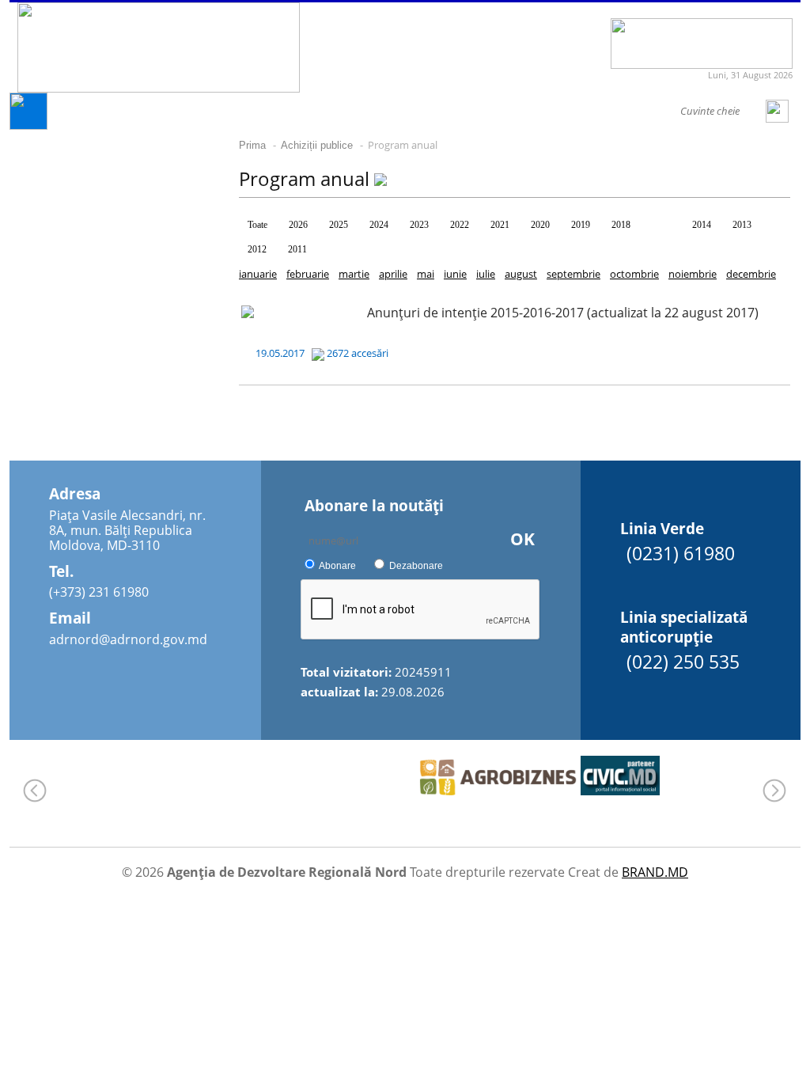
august (521, 274)
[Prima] (28, 125)
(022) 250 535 (683, 661)
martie (354, 274)
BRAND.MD (655, 872)
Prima (252, 145)
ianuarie (258, 274)
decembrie (751, 274)
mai (425, 274)
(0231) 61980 (680, 553)
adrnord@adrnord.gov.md (128, 639)
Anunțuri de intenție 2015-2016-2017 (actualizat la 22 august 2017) (563, 312)
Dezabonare (416, 565)
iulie (485, 274)
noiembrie (692, 274)
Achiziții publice (317, 145)
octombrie (634, 274)
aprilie (393, 274)
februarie (307, 274)
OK (522, 539)
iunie (455, 274)
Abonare (337, 565)
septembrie (573, 274)
